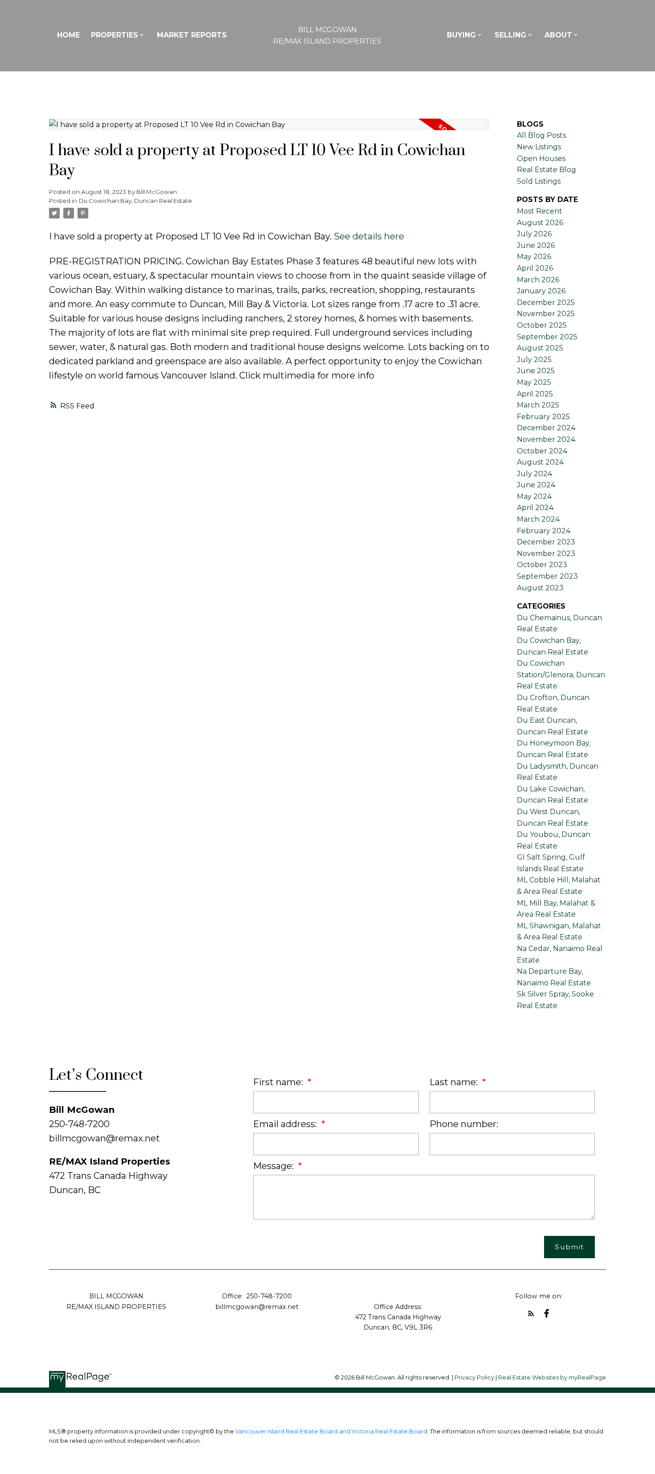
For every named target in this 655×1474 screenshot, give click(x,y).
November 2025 (546, 313)
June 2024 (536, 485)
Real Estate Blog (546, 169)
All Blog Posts (541, 135)
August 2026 (540, 222)
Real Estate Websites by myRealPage (552, 1377)
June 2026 (536, 245)
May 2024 (534, 496)
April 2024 (535, 507)
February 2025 (543, 416)
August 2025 (540, 348)
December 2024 (546, 428)
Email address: (286, 1124)
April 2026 (535, 268)
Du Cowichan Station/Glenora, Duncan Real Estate (561, 674)
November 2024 (546, 439)
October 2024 (542, 451)
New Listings (539, 147)
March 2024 (538, 519)
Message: (274, 1166)
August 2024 (540, 462)
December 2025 (546, 302)
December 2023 (546, 542)
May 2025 (534, 382)
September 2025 (547, 337)
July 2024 (534, 473)
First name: (279, 1082)
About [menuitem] (558, 35)
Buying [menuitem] (461, 35)
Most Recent (539, 211)
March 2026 (538, 280)
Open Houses (541, 158)
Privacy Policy (474, 1377)
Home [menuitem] (68, 35)
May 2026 (534, 256)
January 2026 (541, 291)
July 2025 (534, 359)
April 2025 (535, 394)
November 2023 (546, 553)
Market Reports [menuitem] (192, 35)
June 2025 (536, 370)
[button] (531, 1313)
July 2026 (534, 234)
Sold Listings (539, 181)
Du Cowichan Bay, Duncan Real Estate (135, 200)
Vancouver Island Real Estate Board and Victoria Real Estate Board (331, 1431)
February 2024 (543, 531)
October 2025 (542, 325)
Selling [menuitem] (510, 35)
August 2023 (540, 588)
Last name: (455, 1082)
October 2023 (542, 564)
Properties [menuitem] (114, 35)
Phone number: (464, 1124)
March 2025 (538, 405)
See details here (369, 236)
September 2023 (547, 576)
